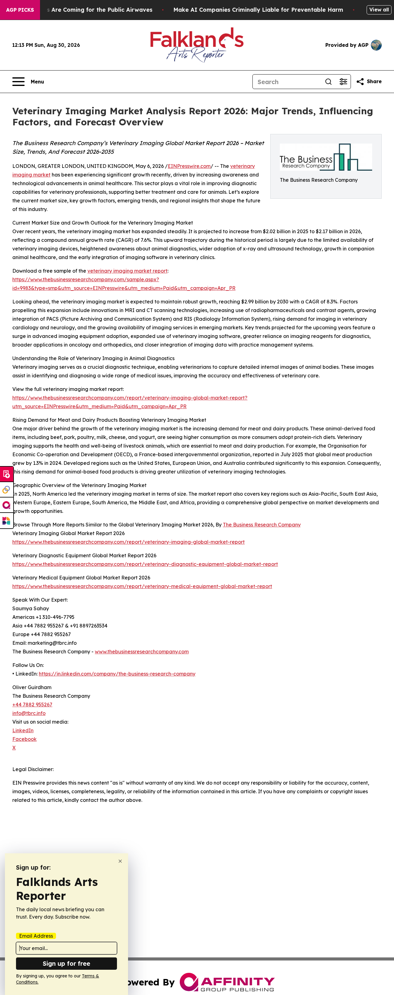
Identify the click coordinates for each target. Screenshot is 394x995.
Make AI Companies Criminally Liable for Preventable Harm (258, 9)
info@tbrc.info (29, 713)
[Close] (120, 861)
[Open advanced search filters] (343, 82)
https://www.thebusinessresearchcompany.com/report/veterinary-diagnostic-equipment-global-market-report (145, 564)
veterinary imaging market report (127, 271)
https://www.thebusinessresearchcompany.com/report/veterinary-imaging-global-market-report (128, 542)
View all (379, 9)
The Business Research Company (262, 525)
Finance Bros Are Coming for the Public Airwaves (82, 9)
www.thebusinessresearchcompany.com (142, 651)
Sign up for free (66, 963)
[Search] (328, 82)
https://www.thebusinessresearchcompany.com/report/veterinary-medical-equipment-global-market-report (142, 586)
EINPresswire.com (189, 166)
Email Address (36, 936)
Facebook (24, 739)
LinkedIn (23, 730)
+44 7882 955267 (32, 704)
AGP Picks (20, 10)
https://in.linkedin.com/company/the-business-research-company (117, 674)
